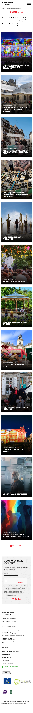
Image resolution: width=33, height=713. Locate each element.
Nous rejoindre (13, 701)
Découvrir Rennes (11, 8)
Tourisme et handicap (8, 664)
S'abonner (20, 582)
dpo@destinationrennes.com (9, 592)
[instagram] (16, 599)
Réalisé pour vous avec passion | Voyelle (9, 708)
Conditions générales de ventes (19, 703)
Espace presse (6, 660)
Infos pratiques (6, 654)
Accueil (4, 8)
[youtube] (13, 599)
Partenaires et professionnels (10, 651)
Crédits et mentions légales (6, 703)
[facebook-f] (19, 599)
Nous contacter (6, 657)
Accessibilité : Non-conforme (23, 701)
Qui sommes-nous (5, 701)
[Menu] (29, 3)
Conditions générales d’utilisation (8, 705)
